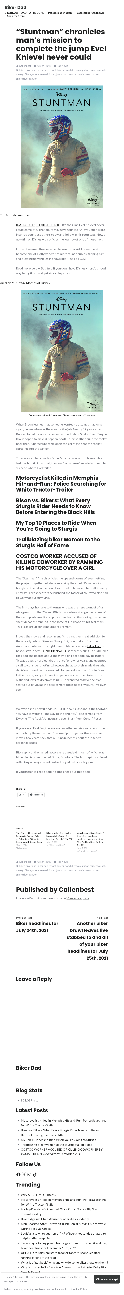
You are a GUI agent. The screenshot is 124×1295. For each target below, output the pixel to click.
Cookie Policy (79, 1289)
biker (22, 70)
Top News (62, 65)
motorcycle (69, 74)
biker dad (31, 70)
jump (59, 74)
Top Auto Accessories (15, 215)
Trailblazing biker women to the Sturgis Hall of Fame (58, 542)
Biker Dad (15, 7)
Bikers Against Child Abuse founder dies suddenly (55, 1219)
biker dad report (47, 70)
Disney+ (29, 74)
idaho (52, 74)
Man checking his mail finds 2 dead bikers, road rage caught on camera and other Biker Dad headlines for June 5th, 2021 (90, 839)
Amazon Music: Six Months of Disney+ (26, 283)
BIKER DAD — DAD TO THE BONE (24, 12)
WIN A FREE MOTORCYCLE (40, 1195)
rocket (96, 74)
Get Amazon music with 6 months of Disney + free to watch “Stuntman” (62, 415)
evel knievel (41, 74)
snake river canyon (26, 78)
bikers (73, 70)
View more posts (78, 898)
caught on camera (88, 70)
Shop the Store (16, 16)
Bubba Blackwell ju (54, 651)
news (88, 74)
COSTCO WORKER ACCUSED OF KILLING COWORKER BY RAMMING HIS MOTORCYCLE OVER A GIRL (59, 562)
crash (102, 70)
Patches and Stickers (60, 12)
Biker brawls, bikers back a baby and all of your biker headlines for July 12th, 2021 (59, 836)
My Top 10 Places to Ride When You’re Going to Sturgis (56, 525)
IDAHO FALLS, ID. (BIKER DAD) (37, 225)
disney (19, 74)
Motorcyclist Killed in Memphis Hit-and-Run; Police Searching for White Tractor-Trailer (61, 483)
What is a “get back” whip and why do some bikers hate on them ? (64, 1262)
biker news (63, 70)
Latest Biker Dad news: (90, 12)
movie (80, 74)
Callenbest (25, 65)
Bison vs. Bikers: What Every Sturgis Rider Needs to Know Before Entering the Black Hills (55, 506)
